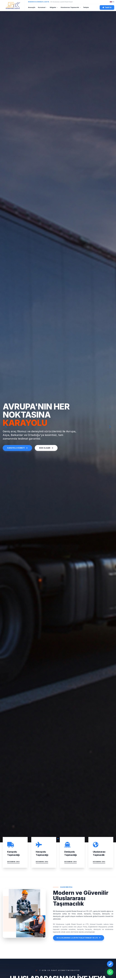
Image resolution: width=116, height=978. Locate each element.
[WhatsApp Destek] (110, 972)
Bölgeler (53, 7)
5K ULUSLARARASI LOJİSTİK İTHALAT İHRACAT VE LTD (77, 938)
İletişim (86, 7)
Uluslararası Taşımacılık (70, 7)
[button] (109, 426)
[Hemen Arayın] (110, 964)
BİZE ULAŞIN (44, 448)
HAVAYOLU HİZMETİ (16, 448)
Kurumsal (41, 7)
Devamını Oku (13, 862)
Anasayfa (31, 7)
